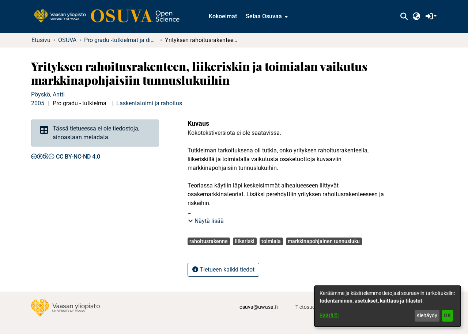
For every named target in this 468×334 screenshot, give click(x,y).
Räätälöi (329, 315)
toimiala (271, 241)
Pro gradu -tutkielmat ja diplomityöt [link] (120, 40)
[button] (403, 16)
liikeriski (244, 241)
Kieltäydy (426, 315)
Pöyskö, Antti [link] (48, 94)
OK (447, 315)
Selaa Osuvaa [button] (264, 16)
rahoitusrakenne (208, 241)
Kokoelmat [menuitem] (223, 16)
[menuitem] (266, 16)
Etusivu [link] (40, 40)
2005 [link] (37, 103)
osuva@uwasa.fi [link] (258, 307)
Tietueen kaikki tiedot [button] (226, 269)
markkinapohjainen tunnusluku (324, 241)
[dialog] (387, 306)
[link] (110, 16)
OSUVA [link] (67, 40)
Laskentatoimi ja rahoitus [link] (149, 103)
